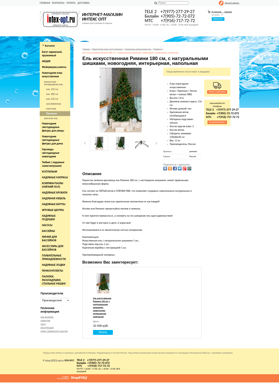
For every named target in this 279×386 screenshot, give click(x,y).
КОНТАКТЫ (58, 3)
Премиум (51, 113)
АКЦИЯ (46, 61)
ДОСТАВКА (84, 3)
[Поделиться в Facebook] (175, 168)
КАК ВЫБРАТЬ (47, 317)
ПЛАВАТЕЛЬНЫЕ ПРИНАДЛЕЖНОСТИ (54, 257)
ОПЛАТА (71, 3)
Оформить (218, 19)
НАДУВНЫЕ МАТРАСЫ (55, 177)
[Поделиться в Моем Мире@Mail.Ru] (189, 168)
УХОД (43, 324)
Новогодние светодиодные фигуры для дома (52, 140)
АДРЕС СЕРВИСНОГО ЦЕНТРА (54, 331)
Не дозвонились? (217, 122)
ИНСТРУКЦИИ (47, 328)
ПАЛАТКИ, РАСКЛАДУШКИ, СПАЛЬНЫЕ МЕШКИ (54, 280)
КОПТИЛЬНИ (49, 171)
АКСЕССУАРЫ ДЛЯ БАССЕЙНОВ (52, 248)
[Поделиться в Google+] (184, 168)
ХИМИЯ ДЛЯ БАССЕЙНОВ (49, 239)
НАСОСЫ (47, 225)
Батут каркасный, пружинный (52, 54)
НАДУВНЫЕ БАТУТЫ (53, 204)
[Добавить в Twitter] (180, 168)
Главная (45, 3)
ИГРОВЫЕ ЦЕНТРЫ (53, 210)
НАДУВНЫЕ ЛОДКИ (53, 265)
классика (51, 108)
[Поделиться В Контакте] (165, 168)
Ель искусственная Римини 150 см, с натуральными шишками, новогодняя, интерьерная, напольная (102, 307)
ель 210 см (52, 99)
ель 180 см (52, 94)
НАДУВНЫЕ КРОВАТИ (54, 192)
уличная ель (51, 118)
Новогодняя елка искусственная (52, 75)
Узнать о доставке (217, 92)
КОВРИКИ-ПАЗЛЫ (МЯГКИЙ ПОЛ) (52, 185)
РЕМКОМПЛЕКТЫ (52, 270)
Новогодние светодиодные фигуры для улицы (53, 127)
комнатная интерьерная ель (53, 83)
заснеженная (53, 104)
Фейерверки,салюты (54, 67)
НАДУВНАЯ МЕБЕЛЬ (54, 198)
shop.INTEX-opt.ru (54, 360)
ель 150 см (52, 89)
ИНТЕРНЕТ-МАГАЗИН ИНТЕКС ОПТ (102, 17)
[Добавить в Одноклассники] (170, 168)
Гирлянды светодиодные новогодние (50, 153)
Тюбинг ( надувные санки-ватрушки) (53, 164)
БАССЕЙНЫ (48, 231)
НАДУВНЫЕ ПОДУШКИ (49, 218)
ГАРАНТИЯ (45, 321)
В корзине (222, 12)
